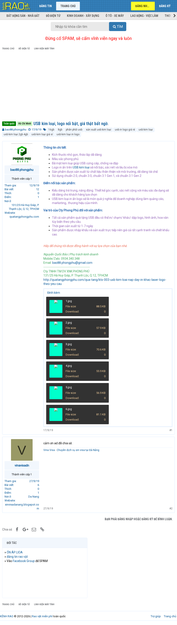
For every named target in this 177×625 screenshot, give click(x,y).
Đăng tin (45, 6)
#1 (170, 430)
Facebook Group (24, 561)
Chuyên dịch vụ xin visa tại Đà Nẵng (78, 450)
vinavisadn (22, 465)
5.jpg (69, 387)
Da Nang (33, 496)
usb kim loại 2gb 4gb (16, 134)
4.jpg (69, 365)
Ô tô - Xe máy (115, 15)
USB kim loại (81, 167)
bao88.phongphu (15, 129)
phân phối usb (74, 129)
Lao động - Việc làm (144, 15)
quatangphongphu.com (24, 216)
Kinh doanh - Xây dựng (83, 15)
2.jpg (69, 322)
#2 (170, 508)
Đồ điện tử (53, 15)
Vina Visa (49, 450)
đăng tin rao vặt (17, 556)
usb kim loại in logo (68, 134)
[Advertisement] (88, 86)
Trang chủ (68, 6)
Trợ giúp (156, 616)
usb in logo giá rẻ (125, 129)
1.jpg (69, 301)
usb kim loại (146, 129)
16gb (51, 129)
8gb (60, 129)
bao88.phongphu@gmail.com (72, 262)
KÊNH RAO (6, 616)
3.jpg (69, 344)
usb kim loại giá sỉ (42, 134)
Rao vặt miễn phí (42, 616)
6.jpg (69, 409)
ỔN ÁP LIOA (15, 552)
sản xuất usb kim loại (98, 129)
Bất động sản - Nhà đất (23, 15)
